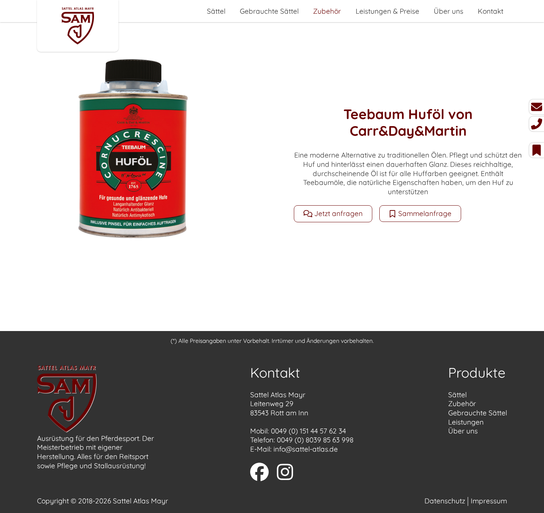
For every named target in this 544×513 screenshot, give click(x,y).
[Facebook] (259, 473)
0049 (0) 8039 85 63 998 (315, 439)
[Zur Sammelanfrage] (536, 150)
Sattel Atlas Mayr (140, 500)
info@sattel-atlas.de (305, 449)
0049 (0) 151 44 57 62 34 (308, 430)
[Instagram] (285, 473)
